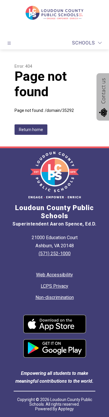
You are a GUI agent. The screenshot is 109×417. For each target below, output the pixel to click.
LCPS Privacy (54, 286)
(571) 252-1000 (55, 253)
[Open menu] (9, 43)
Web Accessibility (54, 275)
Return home (31, 129)
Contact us (103, 91)
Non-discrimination (54, 297)
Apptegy (66, 409)
